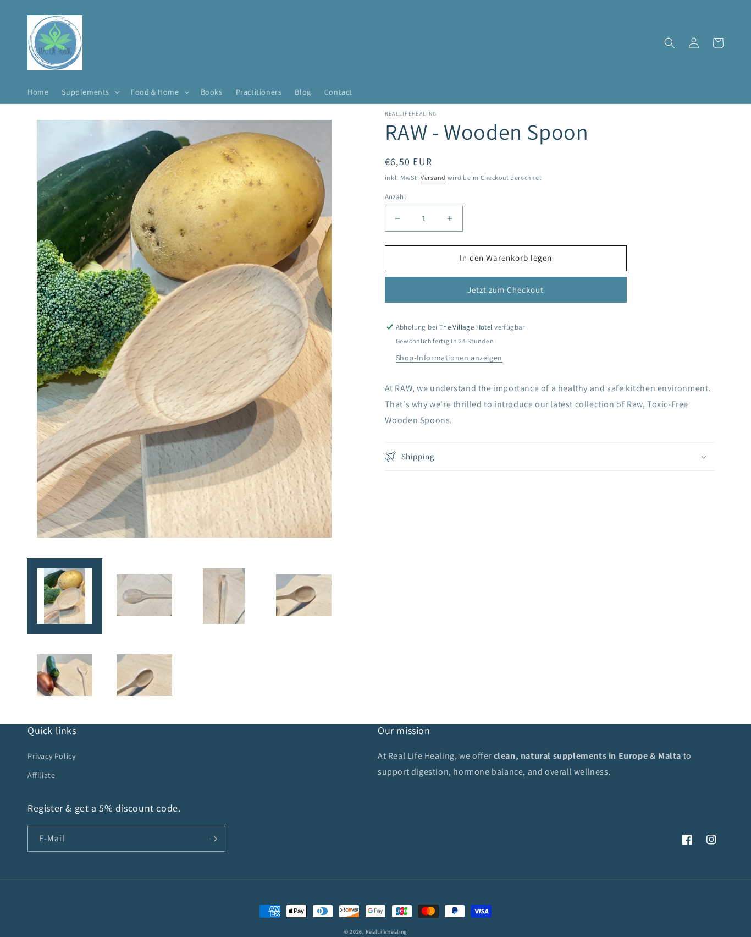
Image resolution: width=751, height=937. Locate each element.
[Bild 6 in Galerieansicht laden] (144, 676)
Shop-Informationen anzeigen (449, 358)
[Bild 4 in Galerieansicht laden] (304, 596)
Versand (433, 177)
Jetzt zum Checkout (505, 289)
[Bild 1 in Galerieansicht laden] (64, 596)
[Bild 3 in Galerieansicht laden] (224, 596)
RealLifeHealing (386, 931)
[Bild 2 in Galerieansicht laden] (144, 596)
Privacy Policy (51, 756)
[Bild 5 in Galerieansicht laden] (64, 676)
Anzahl (395, 196)
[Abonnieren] (213, 839)
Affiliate (41, 775)
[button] (89, 91)
